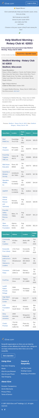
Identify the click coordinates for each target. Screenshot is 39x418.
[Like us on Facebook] (4, 409)
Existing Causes (26, 371)
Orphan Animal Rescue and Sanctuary (5, 201)
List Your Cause (26, 368)
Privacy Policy (6, 392)
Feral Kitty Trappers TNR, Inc (5, 157)
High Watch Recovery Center (6, 299)
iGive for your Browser (8, 371)
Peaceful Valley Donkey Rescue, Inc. (5, 214)
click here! (16, 91)
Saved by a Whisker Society (6, 174)
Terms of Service (6, 394)
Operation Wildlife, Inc (5, 183)
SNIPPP (5, 191)
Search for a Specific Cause (26, 54)
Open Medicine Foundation (6, 226)
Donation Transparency (9, 386)
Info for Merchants (7, 389)
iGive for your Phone (8, 374)
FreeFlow (5, 280)
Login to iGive (31, 3)
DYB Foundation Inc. (6, 308)
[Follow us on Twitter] (2, 409)
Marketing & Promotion (28, 373)
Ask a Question (8, 356)
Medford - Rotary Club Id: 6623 (18, 123)
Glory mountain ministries (5, 316)
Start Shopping (6, 377)
